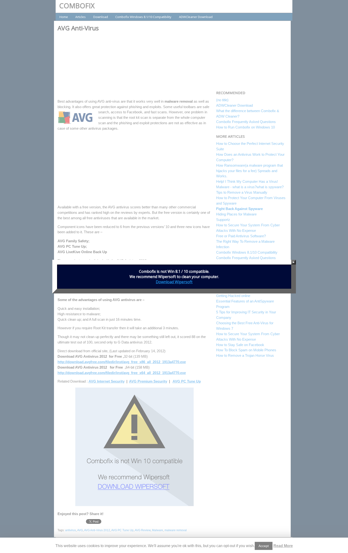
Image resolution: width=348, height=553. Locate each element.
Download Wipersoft (174, 281)
